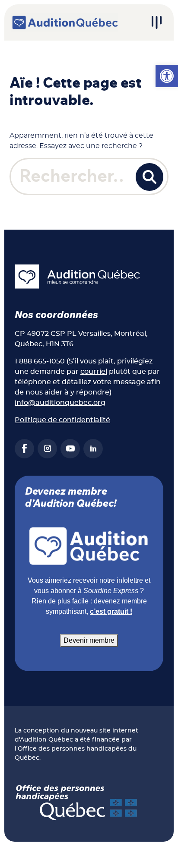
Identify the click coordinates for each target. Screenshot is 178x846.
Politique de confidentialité (62, 420)
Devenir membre (89, 640)
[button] (167, 76)
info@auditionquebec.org (60, 402)
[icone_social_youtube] (70, 448)
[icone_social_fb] (24, 448)
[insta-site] (47, 448)
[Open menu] (156, 22)
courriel (93, 371)
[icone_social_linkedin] (93, 448)
